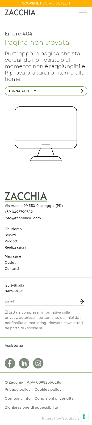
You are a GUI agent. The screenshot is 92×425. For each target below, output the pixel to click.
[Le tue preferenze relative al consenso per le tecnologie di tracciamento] (83, 416)
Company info (18, 398)
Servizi (10, 235)
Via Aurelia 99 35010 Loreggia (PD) (34, 206)
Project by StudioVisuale (64, 418)
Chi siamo (13, 229)
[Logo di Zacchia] (26, 197)
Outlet (10, 262)
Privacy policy (18, 389)
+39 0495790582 (19, 212)
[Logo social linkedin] (24, 363)
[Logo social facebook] (10, 363)
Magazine (13, 256)
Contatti (12, 269)
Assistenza (14, 345)
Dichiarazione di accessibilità (31, 407)
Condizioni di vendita (54, 398)
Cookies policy (48, 389)
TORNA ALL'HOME (23, 91)
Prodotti (11, 241)
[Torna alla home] (20, 12)
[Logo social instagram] (38, 363)
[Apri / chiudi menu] (83, 14)
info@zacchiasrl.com (23, 218)
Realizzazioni (15, 247)
